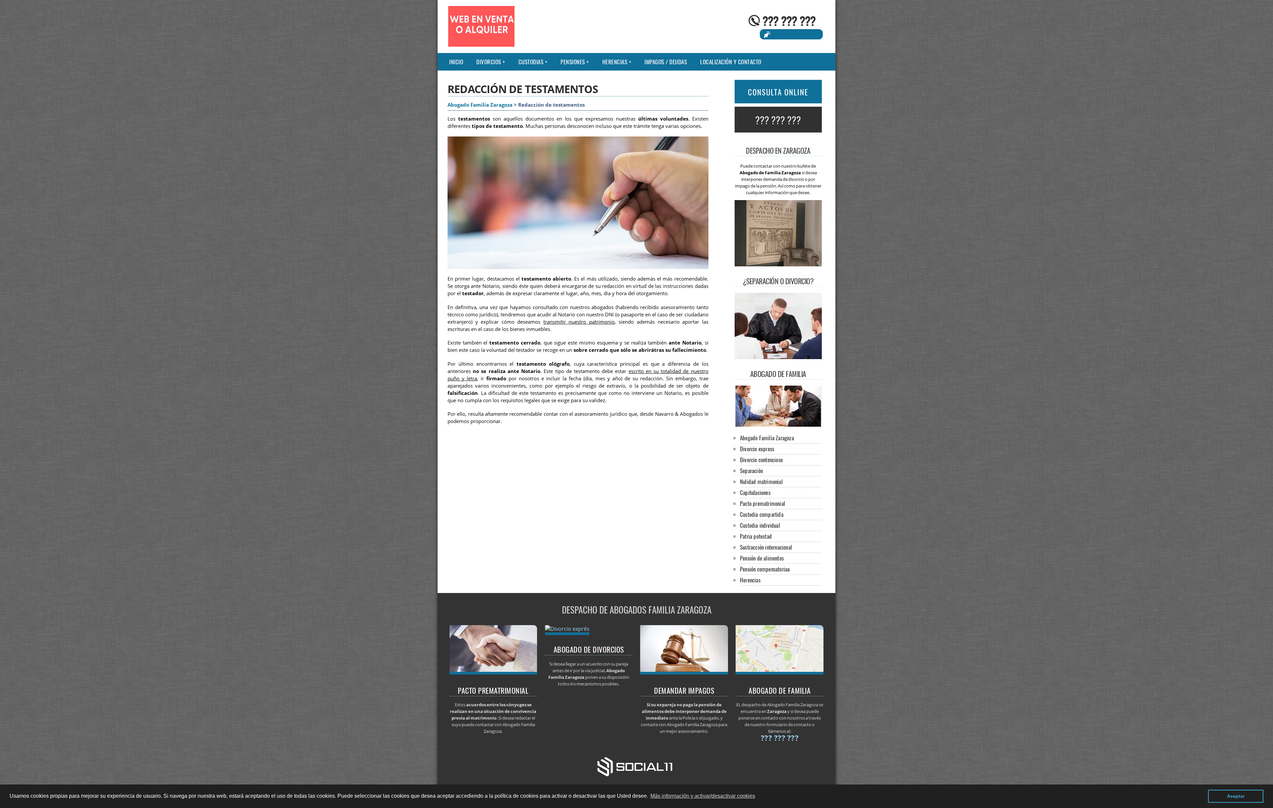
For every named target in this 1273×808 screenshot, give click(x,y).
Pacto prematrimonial (762, 503)
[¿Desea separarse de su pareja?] (779, 672)
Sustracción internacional (766, 547)
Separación (751, 470)
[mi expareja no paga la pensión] (684, 672)
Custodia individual (760, 525)
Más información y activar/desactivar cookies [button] (702, 796)
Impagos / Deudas (665, 62)
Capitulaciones (755, 492)
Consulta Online (778, 92)
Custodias (531, 62)
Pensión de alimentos (762, 558)
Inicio (456, 62)
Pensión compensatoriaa (765, 569)
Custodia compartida (761, 514)
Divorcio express (757, 449)
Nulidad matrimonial (761, 481)
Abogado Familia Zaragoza (480, 105)
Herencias (615, 62)
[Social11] (636, 766)
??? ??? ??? (789, 20)
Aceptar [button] (1235, 796)
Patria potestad (756, 536)
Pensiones (573, 62)
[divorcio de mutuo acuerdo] (567, 628)
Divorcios (488, 62)
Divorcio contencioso (761, 460)
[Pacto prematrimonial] (493, 672)
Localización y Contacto (730, 62)
